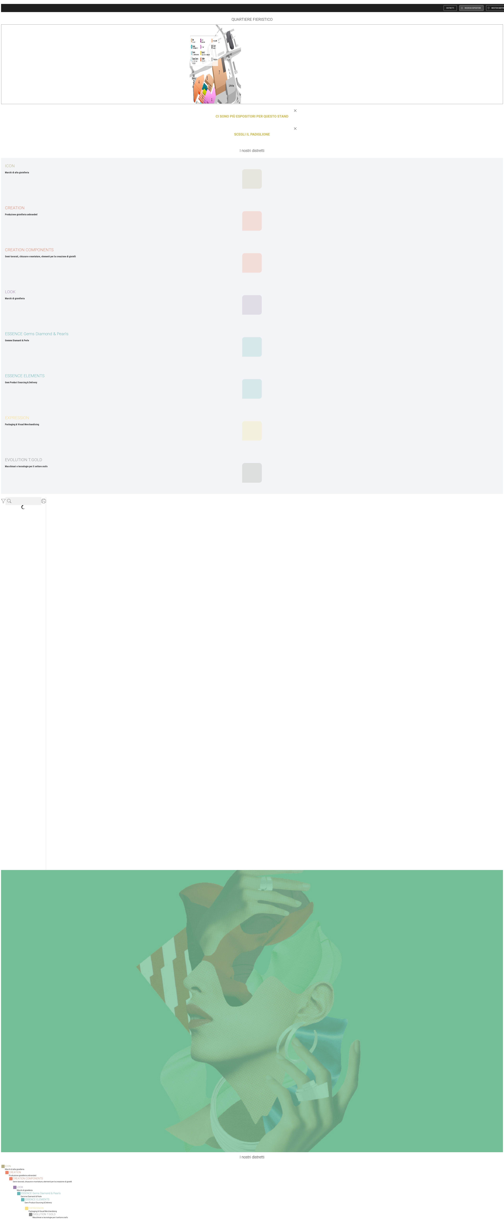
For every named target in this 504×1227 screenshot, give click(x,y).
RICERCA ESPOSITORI (473, 8)
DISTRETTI (450, 8)
